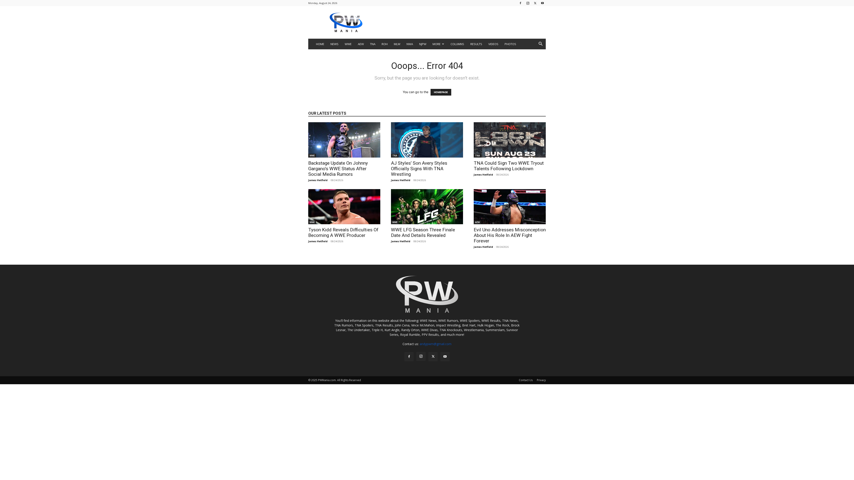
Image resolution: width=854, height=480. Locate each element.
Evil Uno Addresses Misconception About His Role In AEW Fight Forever (510, 235)
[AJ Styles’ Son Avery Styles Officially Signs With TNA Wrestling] (427, 140)
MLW (397, 44)
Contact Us (526, 380)
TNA (372, 44)
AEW (361, 44)
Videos (493, 44)
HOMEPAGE (441, 92)
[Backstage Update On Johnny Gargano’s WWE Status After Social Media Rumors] (344, 140)
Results (476, 44)
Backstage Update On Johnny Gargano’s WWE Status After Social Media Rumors (338, 168)
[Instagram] (527, 3)
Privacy (541, 380)
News (334, 44)
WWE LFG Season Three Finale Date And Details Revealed (423, 232)
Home (320, 44)
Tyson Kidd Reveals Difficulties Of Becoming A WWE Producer (343, 232)
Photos (510, 44)
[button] (540, 44)
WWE (348, 44)
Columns (457, 44)
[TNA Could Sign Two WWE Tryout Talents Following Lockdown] (510, 140)
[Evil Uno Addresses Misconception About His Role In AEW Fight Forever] (510, 206)
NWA (410, 44)
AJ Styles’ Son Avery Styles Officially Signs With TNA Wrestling (419, 168)
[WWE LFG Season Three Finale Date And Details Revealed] (427, 206)
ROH (385, 44)
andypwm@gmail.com (435, 344)
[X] (535, 3)
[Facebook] (520, 3)
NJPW (422, 44)
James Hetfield (318, 180)
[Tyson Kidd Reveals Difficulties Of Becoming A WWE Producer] (344, 206)
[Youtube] (542, 3)
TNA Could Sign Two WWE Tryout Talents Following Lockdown (509, 165)
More (437, 44)
